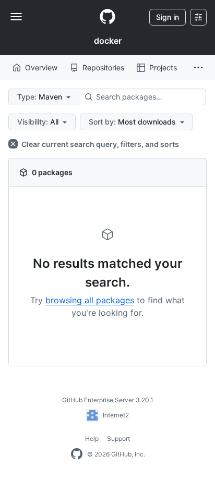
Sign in (167, 17)
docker (108, 40)
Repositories (103, 67)
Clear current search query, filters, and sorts (99, 144)
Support (118, 438)
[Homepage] (107, 17)
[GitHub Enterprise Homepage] (76, 454)
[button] (198, 68)
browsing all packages (89, 300)
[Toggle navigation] (16, 16)
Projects (163, 67)
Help (92, 438)
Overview (41, 67)
